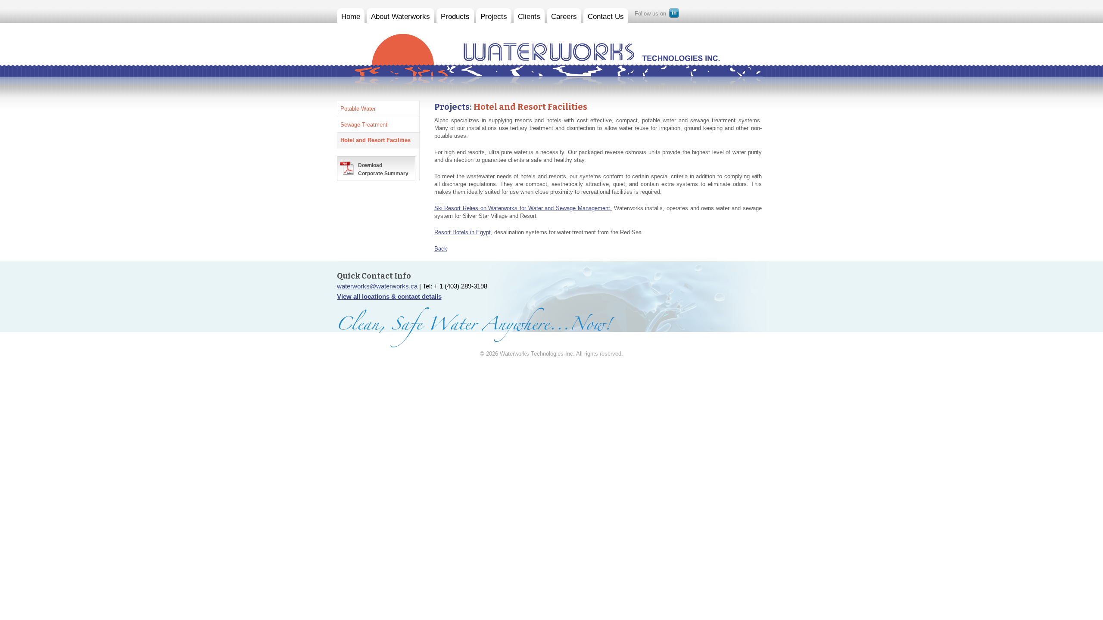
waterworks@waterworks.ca (377, 286)
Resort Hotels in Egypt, (463, 232)
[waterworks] (528, 43)
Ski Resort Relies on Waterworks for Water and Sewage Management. (523, 208)
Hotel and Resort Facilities (375, 140)
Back (440, 248)
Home (350, 16)
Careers (564, 16)
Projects (493, 16)
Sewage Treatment (363, 124)
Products (455, 16)
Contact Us (606, 16)
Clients (529, 16)
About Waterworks (400, 16)
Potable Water (358, 108)
